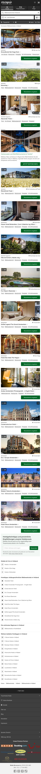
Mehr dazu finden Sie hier (16, 553)
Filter (38, 22)
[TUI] (34, 746)
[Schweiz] (34, 752)
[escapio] (6, 2)
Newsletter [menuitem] (4, 719)
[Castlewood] (7, 759)
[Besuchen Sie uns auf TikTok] (26, 771)
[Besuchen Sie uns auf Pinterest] (22, 771)
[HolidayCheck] (7, 752)
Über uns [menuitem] (3, 709)
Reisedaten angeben (30, 58)
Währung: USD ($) (6, 737)
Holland (18, 683)
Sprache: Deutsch (5, 732)
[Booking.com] (20, 746)
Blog (2, 714)
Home (2, 683)
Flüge (33, 8)
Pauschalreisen (20, 8)
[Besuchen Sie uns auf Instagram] (18, 771)
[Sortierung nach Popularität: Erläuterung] (16, 22)
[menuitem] (20, 700)
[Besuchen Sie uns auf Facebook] (15, 771)
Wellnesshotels (10, 683)
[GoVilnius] (20, 759)
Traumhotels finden (6, 696)
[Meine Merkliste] (35, 2)
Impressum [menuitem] (4, 723)
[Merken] (38, 30)
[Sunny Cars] (20, 752)
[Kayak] (7, 746)
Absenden (34, 548)
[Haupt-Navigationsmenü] (38, 2)
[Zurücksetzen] (38, 13)
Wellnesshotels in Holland (28, 683)
